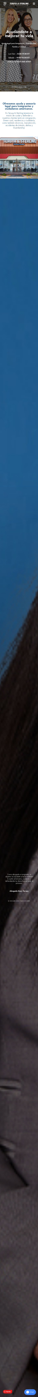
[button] (34, 3)
